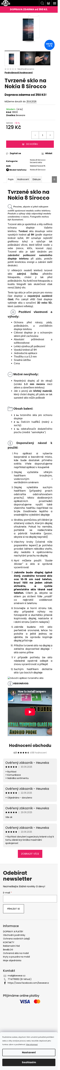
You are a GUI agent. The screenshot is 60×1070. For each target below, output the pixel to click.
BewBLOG (8, 949)
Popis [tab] (11, 179)
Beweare (20, 115)
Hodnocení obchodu (30, 745)
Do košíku (32, 144)
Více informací (32, 1044)
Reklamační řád (11, 945)
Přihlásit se (13, 908)
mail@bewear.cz (16, 975)
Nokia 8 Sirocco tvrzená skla (38, 161)
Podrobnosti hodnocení (19, 72)
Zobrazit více (30, 854)
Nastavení (29, 1052)
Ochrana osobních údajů (16, 938)
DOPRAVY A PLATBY (13, 931)
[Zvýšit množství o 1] (50, 135)
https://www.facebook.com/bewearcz (28, 982)
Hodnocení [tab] (23, 179)
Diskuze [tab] (37, 179)
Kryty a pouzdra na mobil (16, 956)
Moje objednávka (12, 960)
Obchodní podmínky (14, 935)
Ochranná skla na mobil (16, 953)
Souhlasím (29, 1062)
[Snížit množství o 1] (35, 135)
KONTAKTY (8, 942)
